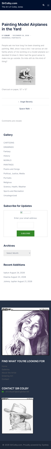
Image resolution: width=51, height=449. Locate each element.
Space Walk (24, 108)
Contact (5, 379)
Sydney (45, 445)
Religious (8, 182)
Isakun (6, 272)
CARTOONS (9, 142)
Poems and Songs (12, 169)
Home (4, 366)
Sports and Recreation (14, 191)
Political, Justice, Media (14, 173)
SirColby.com (9, 3)
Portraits (16, 38)
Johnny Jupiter (10, 281)
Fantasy (7, 151)
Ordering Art (7, 376)
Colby (7, 35)
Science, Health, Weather (15, 186)
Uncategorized (10, 195)
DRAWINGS (6, 38)
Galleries (5, 369)
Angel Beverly (26, 101)
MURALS (7, 160)
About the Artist (9, 372)
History (7, 156)
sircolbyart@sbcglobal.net (17, 391)
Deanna (7, 277)
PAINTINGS (9, 164)
